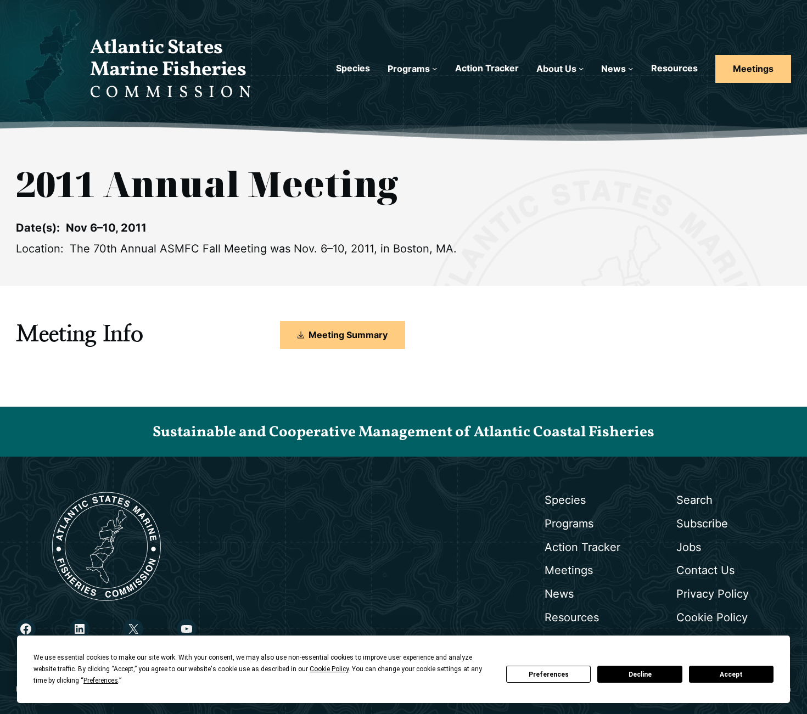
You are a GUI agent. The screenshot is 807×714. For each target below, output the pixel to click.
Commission (173, 93)
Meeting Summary (348, 335)
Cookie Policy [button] (329, 669)
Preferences (549, 674)
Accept (731, 674)
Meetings (753, 69)
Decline (640, 674)
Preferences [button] (100, 680)
